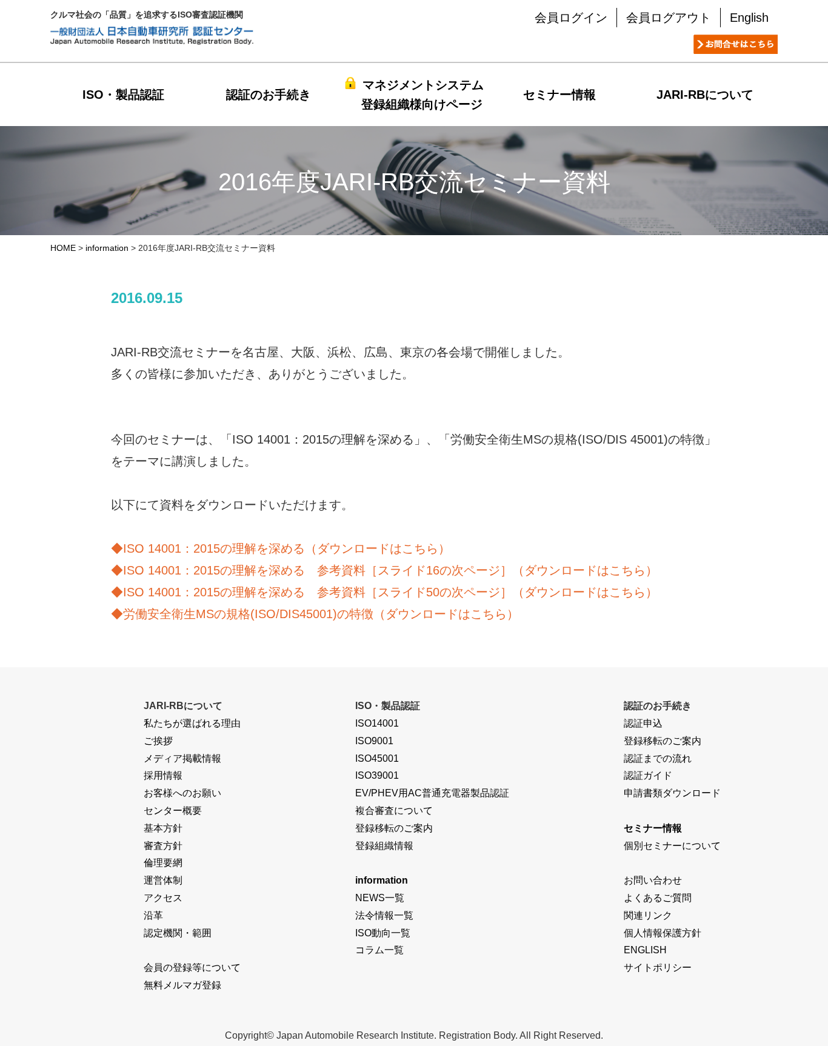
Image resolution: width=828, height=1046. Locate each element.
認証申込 (643, 723)
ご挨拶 (158, 741)
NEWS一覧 (379, 898)
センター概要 (173, 810)
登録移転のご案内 (394, 828)
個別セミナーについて (672, 846)
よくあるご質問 (658, 898)
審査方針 (163, 846)
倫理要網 (163, 863)
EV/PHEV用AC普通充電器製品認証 (432, 793)
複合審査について (394, 810)
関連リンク (648, 915)
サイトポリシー (658, 967)
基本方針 (163, 828)
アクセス (163, 898)
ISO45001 (377, 758)
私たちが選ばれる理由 (192, 723)
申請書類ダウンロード (672, 793)
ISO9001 (374, 741)
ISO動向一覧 (382, 933)
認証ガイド (648, 775)
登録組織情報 (384, 846)
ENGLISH (645, 950)
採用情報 (163, 775)
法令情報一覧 (384, 915)
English (749, 17)
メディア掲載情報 (182, 758)
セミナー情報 (559, 94)
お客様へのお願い (182, 793)
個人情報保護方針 (662, 933)
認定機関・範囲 (178, 933)
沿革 (153, 915)
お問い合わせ (653, 880)
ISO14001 (377, 723)
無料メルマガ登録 (182, 985)
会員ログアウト (668, 17)
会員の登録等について (192, 967)
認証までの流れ (658, 758)
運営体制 (163, 880)
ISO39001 (377, 775)
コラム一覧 (379, 950)
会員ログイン (571, 17)
